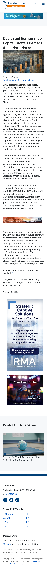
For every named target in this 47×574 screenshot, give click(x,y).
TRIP (26, 526)
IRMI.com (8, 513)
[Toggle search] (36, 3)
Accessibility (18, 564)
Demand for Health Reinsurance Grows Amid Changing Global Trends (22, 458)
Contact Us (11, 493)
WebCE (7, 518)
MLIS (26, 518)
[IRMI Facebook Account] (5, 500)
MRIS (27, 522)
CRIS (5, 526)
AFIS (5, 522)
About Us (36, 561)
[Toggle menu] (43, 3)
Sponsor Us (7, 564)
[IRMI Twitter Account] (11, 500)
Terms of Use (30, 564)
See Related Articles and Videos (19, 80)
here (14, 273)
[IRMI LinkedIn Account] (17, 500)
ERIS (26, 513)
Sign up (7, 544)
